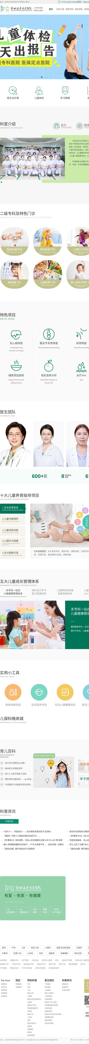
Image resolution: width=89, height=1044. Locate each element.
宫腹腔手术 (14, 960)
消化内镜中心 (31, 1023)
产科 (28, 984)
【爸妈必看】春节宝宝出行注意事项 (19, 849)
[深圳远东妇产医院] (16, 9)
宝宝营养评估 (39, 704)
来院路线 (4, 993)
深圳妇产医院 (67, 960)
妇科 (57, 960)
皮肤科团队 (48, 1011)
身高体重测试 (13, 704)
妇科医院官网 (54, 968)
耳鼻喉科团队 (49, 1017)
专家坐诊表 (66, 990)
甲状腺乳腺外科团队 (51, 1005)
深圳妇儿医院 (47, 960)
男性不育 (52, 964)
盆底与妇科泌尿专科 (34, 999)
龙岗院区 (19, 987)
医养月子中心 (31, 1005)
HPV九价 (77, 522)
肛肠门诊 (30, 1014)
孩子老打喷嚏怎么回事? (15, 763)
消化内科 (78, 953)
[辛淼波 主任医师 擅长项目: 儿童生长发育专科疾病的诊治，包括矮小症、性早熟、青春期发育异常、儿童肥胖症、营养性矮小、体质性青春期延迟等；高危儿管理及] (48, 444)
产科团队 (48, 984)
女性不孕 (62, 964)
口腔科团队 (48, 999)
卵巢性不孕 (4, 964)
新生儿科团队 (49, 993)
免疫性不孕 (41, 964)
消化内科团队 (49, 1023)
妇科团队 (48, 987)
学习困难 (65, 98)
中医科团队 (48, 1008)
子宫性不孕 (16, 964)
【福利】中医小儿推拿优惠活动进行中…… (22, 836)
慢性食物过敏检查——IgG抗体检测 (20, 779)
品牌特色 (4, 990)
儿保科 (29, 996)
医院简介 (4, 984)
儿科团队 (48, 990)
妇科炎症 (35, 960)
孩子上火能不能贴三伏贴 (15, 774)
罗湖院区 (19, 984)
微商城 (80, 529)
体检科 (29, 1032)
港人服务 (85, 534)
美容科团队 (48, 1020)
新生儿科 (30, 993)
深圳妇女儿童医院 (82, 960)
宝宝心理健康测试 (65, 704)
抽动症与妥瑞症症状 (13, 768)
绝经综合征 (14, 968)
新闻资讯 (65, 987)
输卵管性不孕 (28, 964)
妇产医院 (25, 960)
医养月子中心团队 (51, 1002)
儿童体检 (39, 98)
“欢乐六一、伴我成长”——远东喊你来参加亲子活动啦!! (27, 832)
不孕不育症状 (27, 968)
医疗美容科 (31, 1035)
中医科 (29, 1011)
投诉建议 (4, 996)
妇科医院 (3, 960)
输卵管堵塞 (73, 964)
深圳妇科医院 (40, 968)
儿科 (28, 990)
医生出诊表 (13, 98)
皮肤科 (29, 1026)
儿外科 (29, 1017)
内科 (28, 1020)
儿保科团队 (48, 996)
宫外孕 (83, 964)
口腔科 (29, 1002)
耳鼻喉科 (30, 1029)
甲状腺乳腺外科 (32, 1008)
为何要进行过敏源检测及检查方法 (19, 785)
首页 (51, 9)
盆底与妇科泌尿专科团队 (53, 1014)
